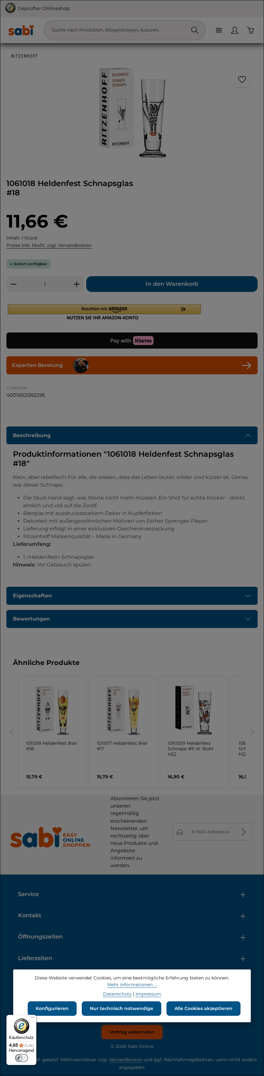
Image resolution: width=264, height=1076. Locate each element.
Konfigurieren (52, 1008)
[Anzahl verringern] (13, 284)
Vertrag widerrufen (132, 1032)
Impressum (148, 994)
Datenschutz (117, 994)
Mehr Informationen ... (132, 984)
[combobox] (118, 30)
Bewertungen (31, 619)
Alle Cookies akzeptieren (203, 1008)
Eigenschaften (32, 596)
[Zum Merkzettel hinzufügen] (242, 79)
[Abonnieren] (243, 832)
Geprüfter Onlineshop (44, 8)
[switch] (21, 1058)
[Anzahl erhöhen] (77, 284)
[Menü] (219, 30)
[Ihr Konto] (234, 30)
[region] (132, 112)
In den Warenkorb (172, 283)
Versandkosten (125, 1059)
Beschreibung (32, 435)
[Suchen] (195, 30)
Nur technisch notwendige (121, 1008)
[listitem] (52, 732)
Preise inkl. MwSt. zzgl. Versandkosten (48, 245)
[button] (132, 312)
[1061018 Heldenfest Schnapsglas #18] (131, 112)
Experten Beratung (37, 365)
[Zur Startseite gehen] (20, 30)
